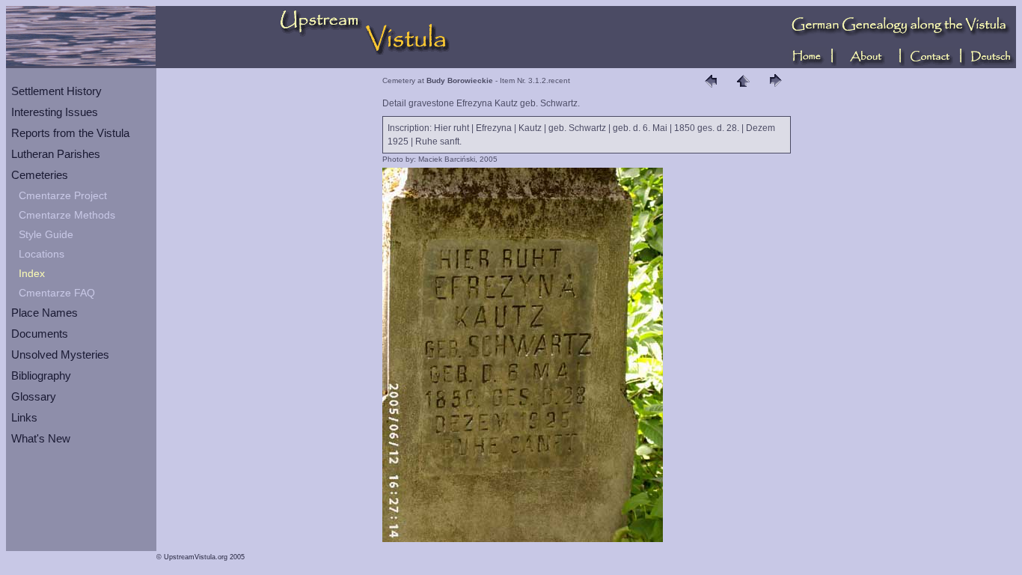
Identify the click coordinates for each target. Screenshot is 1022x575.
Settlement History (56, 91)
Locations (41, 254)
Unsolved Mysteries (60, 354)
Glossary (33, 396)
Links (24, 417)
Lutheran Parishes (55, 153)
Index (32, 273)
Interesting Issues (54, 112)
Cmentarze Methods (67, 215)
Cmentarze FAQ (57, 293)
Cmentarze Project (63, 195)
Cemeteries (39, 174)
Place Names (44, 312)
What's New (40, 438)
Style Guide (46, 234)
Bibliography (41, 375)
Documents (39, 333)
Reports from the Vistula (70, 133)
